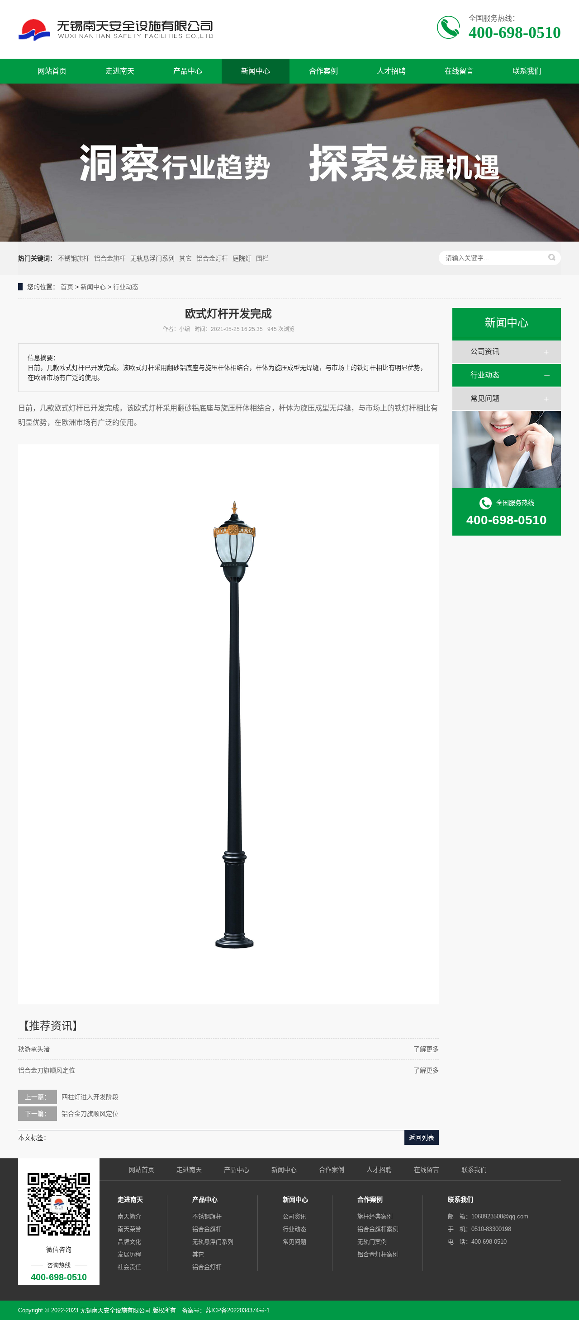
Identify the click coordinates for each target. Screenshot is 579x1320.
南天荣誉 (129, 1229)
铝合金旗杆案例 (378, 1229)
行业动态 (125, 286)
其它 (185, 258)
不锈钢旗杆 (74, 258)
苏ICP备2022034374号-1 (237, 1310)
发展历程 (129, 1254)
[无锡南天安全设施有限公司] (134, 29)
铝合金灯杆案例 (378, 1254)
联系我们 (527, 71)
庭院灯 (242, 258)
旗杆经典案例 (375, 1216)
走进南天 (119, 71)
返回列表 (421, 1137)
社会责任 (129, 1267)
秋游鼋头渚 (34, 1049)
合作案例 (323, 71)
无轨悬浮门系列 (152, 258)
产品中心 (187, 71)
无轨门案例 (372, 1241)
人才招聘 (391, 71)
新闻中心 (255, 71)
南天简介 (129, 1216)
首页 (67, 286)
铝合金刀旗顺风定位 (46, 1070)
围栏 (262, 258)
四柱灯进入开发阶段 (90, 1097)
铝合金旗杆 (110, 258)
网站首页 (52, 71)
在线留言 (459, 71)
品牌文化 (129, 1241)
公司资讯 (484, 351)
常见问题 (484, 398)
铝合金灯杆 (212, 258)
